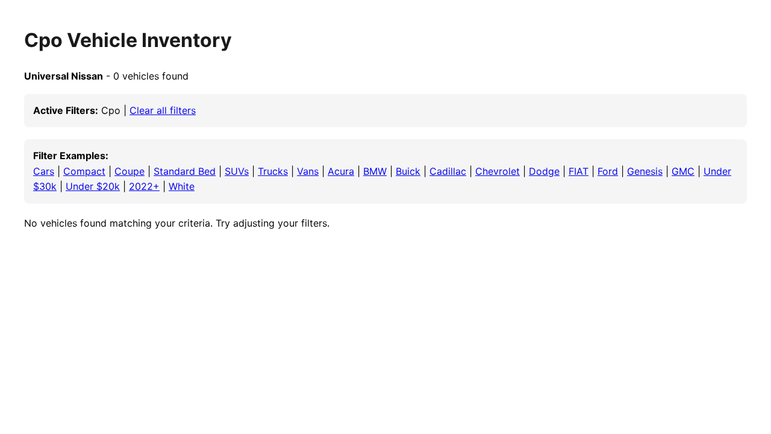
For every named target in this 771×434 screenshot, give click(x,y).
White (182, 186)
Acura (341, 171)
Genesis (645, 171)
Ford (608, 171)
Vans (308, 171)
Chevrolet (497, 171)
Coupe (129, 171)
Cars (43, 171)
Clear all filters (163, 110)
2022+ (144, 186)
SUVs (237, 171)
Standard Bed (185, 171)
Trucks (273, 171)
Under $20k (93, 186)
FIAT (578, 171)
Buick (408, 171)
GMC (683, 171)
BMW (375, 171)
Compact (84, 171)
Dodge (544, 171)
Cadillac (447, 171)
